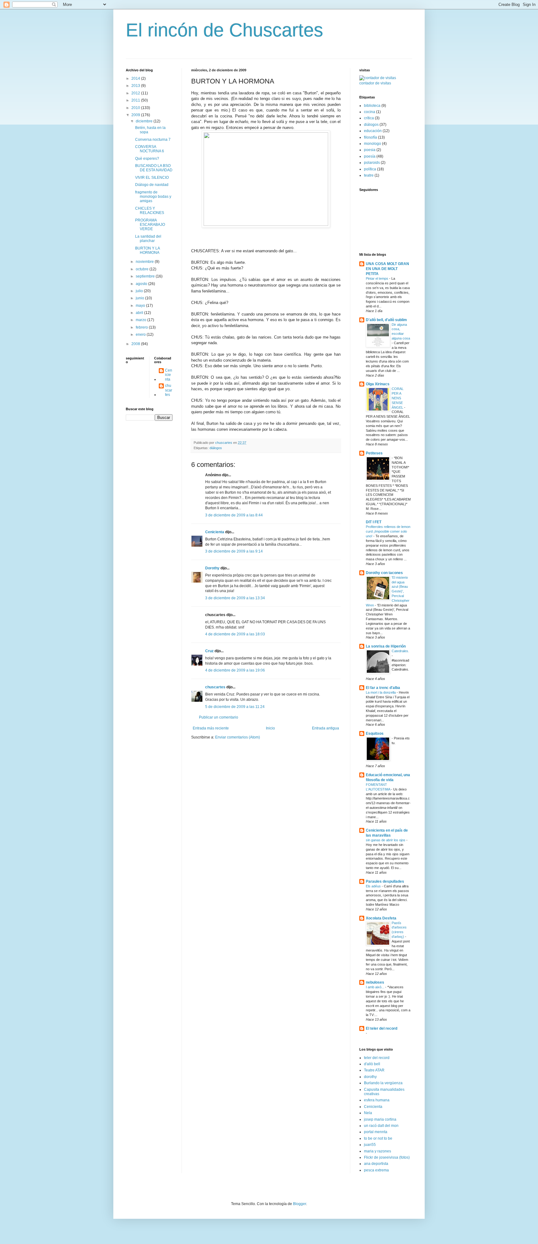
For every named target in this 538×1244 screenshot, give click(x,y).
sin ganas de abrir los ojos (386, 840)
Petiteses (374, 453)
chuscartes (215, 687)
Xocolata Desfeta (381, 918)
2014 (136, 78)
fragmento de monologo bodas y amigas (153, 196)
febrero (142, 327)
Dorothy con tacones (384, 573)
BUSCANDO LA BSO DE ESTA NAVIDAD (153, 168)
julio (140, 291)
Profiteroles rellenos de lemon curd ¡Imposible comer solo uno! (388, 531)
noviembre (145, 261)
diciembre (144, 121)
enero (141, 334)
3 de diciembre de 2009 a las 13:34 (235, 598)
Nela (368, 1113)
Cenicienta (214, 532)
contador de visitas (375, 83)
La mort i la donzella (381, 692)
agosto (142, 284)
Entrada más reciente (211, 728)
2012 (136, 93)
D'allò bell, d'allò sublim (386, 320)
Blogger (299, 1204)
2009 (136, 115)
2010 (136, 108)
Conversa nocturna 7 (153, 139)
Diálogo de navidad (151, 185)
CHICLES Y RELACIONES (149, 210)
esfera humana (376, 1100)
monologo (372, 143)
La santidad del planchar (148, 238)
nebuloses (375, 982)
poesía (369, 156)
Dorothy (212, 568)
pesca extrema (376, 1170)
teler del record (376, 1058)
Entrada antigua (325, 728)
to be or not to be (378, 1138)
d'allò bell (372, 1064)
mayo (141, 305)
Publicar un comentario (218, 717)
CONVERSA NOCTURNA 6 (149, 149)
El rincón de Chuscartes (224, 30)
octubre (142, 269)
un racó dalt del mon (381, 1125)
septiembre (146, 276)
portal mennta (375, 1132)
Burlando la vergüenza (383, 1083)
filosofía (370, 137)
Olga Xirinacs (377, 384)
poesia (369, 150)
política (370, 169)
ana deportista (376, 1163)
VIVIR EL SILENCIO (152, 177)
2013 (136, 85)
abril (140, 313)
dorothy (370, 1077)
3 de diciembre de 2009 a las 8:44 (234, 515)
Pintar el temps (377, 278)
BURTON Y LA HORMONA (147, 250)
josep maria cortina (380, 1119)
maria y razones (377, 1151)
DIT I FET (373, 522)
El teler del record (381, 1028)
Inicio (270, 728)
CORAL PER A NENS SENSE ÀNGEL (398, 398)
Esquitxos (375, 733)
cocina (369, 112)
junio (140, 298)
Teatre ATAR (374, 1070)
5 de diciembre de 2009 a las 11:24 (235, 707)
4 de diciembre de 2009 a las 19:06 (235, 670)
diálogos (216, 448)
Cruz (209, 651)
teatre (369, 175)
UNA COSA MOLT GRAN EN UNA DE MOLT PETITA (387, 269)
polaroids (372, 162)
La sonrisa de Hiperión (386, 646)
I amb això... (375, 987)
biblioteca (372, 105)
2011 (136, 100)
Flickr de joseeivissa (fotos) (387, 1157)
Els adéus (374, 886)
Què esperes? (147, 158)
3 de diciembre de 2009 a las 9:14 (234, 551)
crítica (369, 118)
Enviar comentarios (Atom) (237, 737)
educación (373, 131)
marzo (141, 320)
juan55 (370, 1144)
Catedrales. (400, 651)
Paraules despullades (385, 881)
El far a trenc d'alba (383, 688)
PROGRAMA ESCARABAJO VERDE (150, 224)
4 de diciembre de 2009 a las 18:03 (235, 634)
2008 (136, 344)
